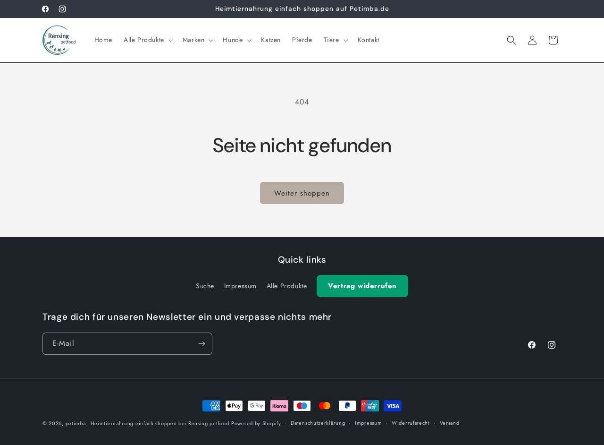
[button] (147, 40)
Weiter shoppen (302, 193)
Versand (450, 423)
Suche (205, 286)
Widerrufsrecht (411, 423)
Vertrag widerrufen (362, 286)
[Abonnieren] (201, 344)
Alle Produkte (287, 286)
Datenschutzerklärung (318, 423)
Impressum (240, 286)
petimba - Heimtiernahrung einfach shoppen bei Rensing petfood (147, 423)
